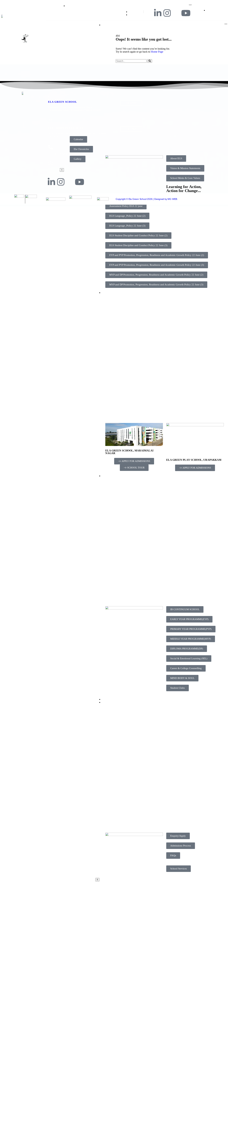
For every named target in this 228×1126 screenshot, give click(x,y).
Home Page (157, 51)
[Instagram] (167, 13)
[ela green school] (50, 95)
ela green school (62, 102)
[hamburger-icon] (190, 4)
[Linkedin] (158, 13)
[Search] (149, 61)
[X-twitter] (176, 13)
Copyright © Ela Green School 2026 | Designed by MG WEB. (147, 199)
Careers (110, 699)
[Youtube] (186, 13)
